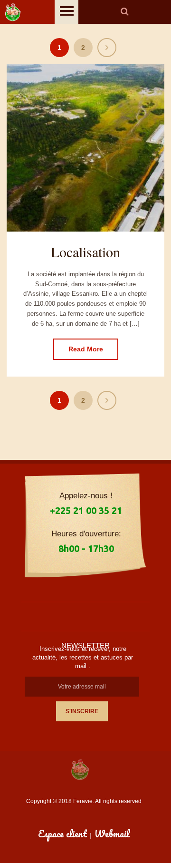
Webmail (112, 833)
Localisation (85, 251)
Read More (85, 349)
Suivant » (106, 47)
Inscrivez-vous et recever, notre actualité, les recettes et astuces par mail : (82, 657)
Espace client (62, 833)
